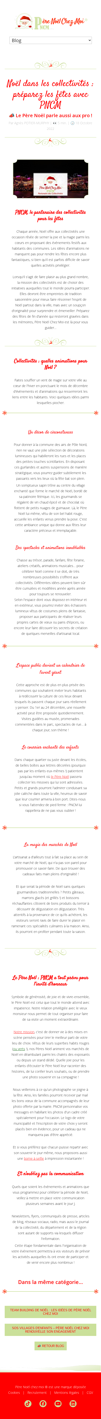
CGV (90, 1392)
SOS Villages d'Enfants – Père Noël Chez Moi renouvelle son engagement (50, 1329)
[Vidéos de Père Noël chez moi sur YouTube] (61, 1403)
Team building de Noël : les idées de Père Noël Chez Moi (50, 1311)
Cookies (14, 1392)
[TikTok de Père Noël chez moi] (31, 1403)
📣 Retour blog (50, 1346)
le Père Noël (60, 776)
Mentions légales (66, 1392)
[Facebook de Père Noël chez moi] (46, 1403)
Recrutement (37, 1392)
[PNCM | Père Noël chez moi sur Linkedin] (73, 1403)
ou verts (19, 1049)
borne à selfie (34, 1158)
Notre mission (24, 1032)
